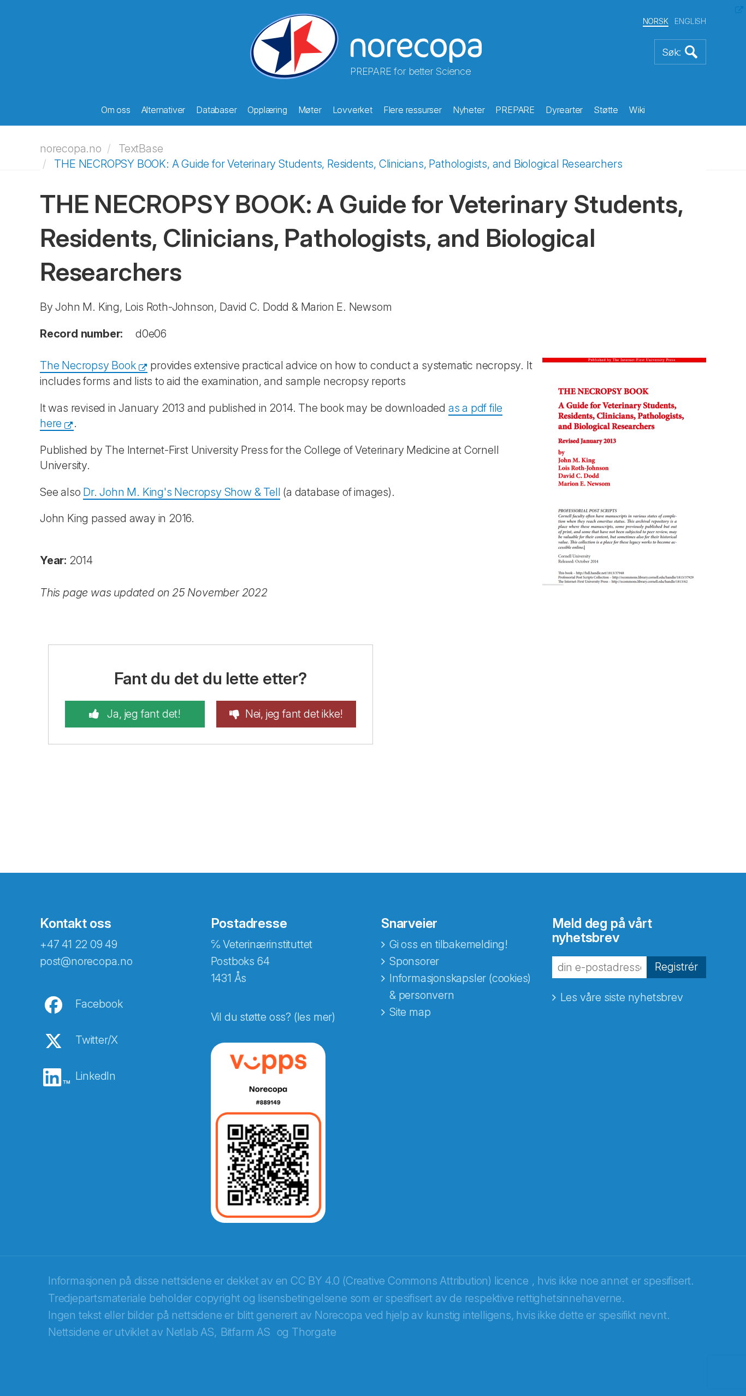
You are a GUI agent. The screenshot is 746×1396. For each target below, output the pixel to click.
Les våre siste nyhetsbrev (621, 997)
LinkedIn (95, 1076)
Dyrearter (564, 109)
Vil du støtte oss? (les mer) (273, 1017)
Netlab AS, (191, 1332)
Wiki (637, 109)
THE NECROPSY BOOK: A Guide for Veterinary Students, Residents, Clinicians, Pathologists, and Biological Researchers (338, 163)
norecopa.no (71, 148)
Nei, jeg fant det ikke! (294, 713)
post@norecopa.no (86, 961)
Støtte (606, 109)
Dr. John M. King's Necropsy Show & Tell (181, 492)
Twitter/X (96, 1039)
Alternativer (163, 109)
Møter (310, 109)
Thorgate (314, 1332)
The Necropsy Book (88, 365)
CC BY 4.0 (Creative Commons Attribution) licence (409, 1280)
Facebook (98, 1003)
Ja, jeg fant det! (143, 713)
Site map (409, 1012)
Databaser (216, 109)
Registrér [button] (676, 966)
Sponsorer (414, 961)
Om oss (116, 109)
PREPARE (515, 109)
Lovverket (352, 109)
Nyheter (469, 109)
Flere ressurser (412, 109)
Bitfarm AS (245, 1332)
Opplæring (267, 109)
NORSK (655, 21)
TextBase (141, 148)
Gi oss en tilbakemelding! (448, 944)
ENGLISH (690, 21)
